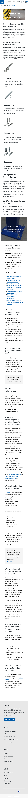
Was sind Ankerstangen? (13, 283)
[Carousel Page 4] (16, 239)
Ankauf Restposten (8, 761)
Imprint (5, 775)
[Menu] (2, 2)
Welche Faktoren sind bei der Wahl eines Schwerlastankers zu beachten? (15, 302)
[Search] (19, 2)
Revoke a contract (9, 719)
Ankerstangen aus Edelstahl (11, 476)
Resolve (6, 778)
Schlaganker (8, 492)
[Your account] (23, 2)
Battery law (7, 783)
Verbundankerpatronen (10, 478)
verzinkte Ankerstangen (15, 474)
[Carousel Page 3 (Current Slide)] (14, 239)
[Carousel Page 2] (13, 239)
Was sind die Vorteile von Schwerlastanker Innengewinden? (13, 296)
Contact (6, 753)
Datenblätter (10, 561)
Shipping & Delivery (8, 756)
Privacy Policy (7, 781)
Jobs (5, 758)
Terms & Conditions (8, 772)
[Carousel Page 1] (11, 239)
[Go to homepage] (10, 2)
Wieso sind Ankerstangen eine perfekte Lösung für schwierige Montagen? (14, 287)
